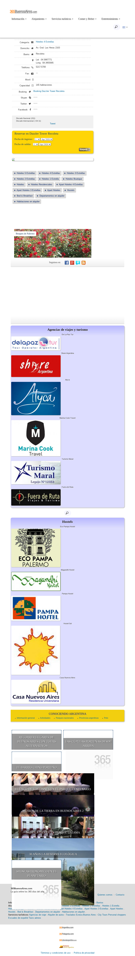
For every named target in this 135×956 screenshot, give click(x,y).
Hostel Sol (68, 623)
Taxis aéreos (35, 918)
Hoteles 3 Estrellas (76, 173)
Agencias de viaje (37, 915)
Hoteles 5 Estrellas (26, 173)
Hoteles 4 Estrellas (45, 42)
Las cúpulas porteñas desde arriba (88, 744)
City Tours (103, 915)
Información (18, 18)
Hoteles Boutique (74, 179)
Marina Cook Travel (67, 418)
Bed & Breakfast (25, 196)
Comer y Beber (86, 18)
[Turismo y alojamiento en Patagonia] (68, 934)
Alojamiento (38, 18)
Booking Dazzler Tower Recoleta (48, 91)
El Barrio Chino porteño (37, 767)
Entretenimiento (110, 18)
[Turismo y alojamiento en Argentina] (68, 927)
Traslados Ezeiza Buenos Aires (81, 915)
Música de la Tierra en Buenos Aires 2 (53, 810)
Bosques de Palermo (25, 233)
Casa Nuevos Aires (67, 678)
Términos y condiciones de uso (55, 953)
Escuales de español (18, 918)
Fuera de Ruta (67, 487)
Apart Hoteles (53, 190)
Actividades (45, 718)
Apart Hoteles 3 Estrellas (28, 190)
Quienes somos (104, 895)
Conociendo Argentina (67, 713)
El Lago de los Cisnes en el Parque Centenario (53, 789)
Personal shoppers (117, 915)
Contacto (120, 895)
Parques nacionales (65, 718)
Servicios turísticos (62, 18)
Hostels (70, 190)
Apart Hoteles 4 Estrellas (71, 184)
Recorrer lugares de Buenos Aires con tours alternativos (36, 741)
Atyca (67, 380)
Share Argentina (67, 353)
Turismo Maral (67, 459)
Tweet (52, 123)
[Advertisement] (67, 291)
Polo (106, 718)
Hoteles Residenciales (41, 184)
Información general (26, 718)
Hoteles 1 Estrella (50, 179)
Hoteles (20, 184)
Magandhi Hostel (67, 570)
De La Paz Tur (67, 334)
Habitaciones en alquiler (28, 201)
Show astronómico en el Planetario (36, 873)
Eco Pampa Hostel (67, 527)
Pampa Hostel (67, 594)
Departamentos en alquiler (52, 196)
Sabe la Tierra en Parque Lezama (53, 832)
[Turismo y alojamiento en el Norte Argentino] (68, 946)
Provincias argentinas (89, 718)
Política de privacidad (84, 953)
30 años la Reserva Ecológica (53, 854)
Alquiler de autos (56, 915)
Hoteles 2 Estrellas (26, 179)
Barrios (99, 902)
